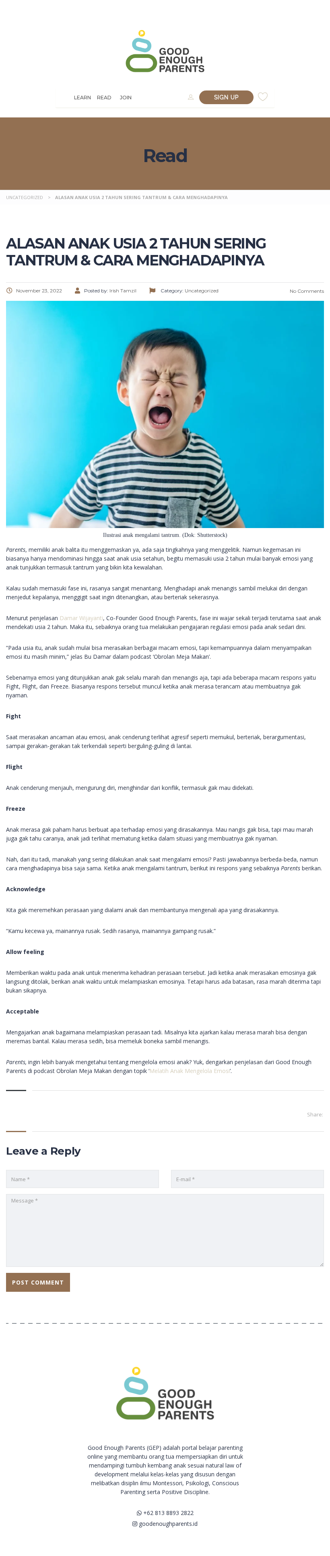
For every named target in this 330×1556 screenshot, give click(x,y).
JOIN (126, 98)
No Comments (306, 291)
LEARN (82, 98)
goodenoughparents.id (167, 1523)
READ (104, 98)
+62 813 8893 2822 (168, 1513)
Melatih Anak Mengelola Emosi (189, 1071)
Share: (315, 1114)
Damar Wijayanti (81, 618)
